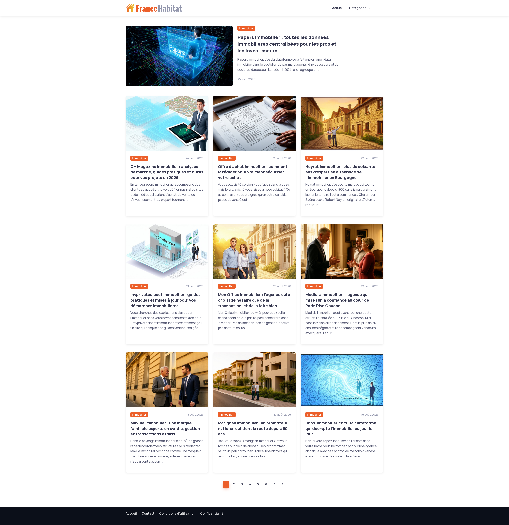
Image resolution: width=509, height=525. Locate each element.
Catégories (357, 8)
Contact (148, 513)
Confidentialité (212, 513)
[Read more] (179, 56)
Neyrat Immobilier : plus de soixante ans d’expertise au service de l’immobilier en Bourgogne (340, 172)
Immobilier (246, 28)
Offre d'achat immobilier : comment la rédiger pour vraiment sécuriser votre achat (252, 172)
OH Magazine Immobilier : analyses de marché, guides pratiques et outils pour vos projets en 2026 (166, 172)
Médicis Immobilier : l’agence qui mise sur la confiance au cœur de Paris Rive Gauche (337, 300)
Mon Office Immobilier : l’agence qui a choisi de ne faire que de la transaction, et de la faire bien (254, 300)
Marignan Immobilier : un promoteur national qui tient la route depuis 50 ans (253, 428)
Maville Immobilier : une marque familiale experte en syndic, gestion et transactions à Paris (165, 428)
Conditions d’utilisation (177, 513)
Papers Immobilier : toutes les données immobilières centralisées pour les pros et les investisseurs (286, 44)
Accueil (337, 8)
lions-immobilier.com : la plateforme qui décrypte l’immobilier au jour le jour (340, 428)
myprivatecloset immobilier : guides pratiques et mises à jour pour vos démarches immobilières (165, 300)
